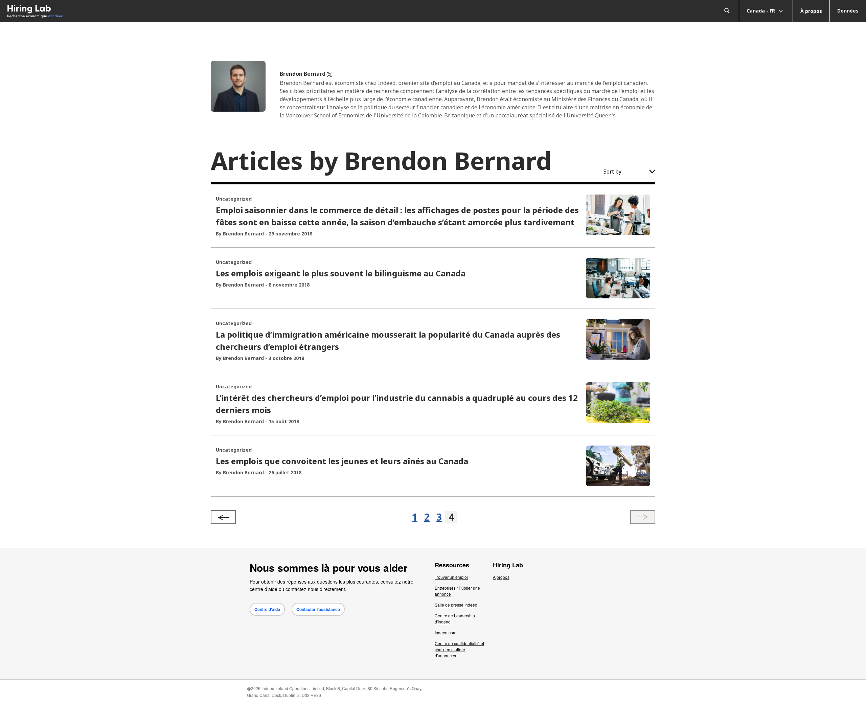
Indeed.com (445, 632)
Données (848, 10)
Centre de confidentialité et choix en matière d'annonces (459, 649)
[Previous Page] (223, 517)
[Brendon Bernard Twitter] (329, 73)
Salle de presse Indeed (456, 605)
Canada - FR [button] (761, 10)
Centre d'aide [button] (267, 609)
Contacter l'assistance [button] (318, 609)
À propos (811, 11)
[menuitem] (108, 11)
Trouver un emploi (451, 577)
